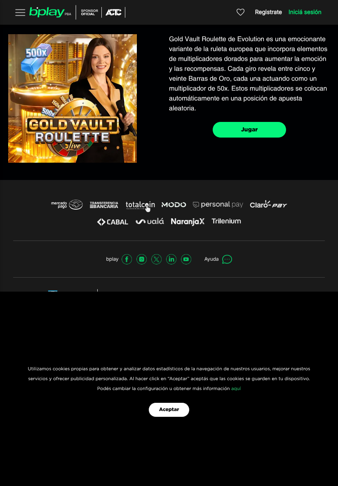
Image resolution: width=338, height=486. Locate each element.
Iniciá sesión (305, 12)
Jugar (249, 130)
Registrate (268, 12)
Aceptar (169, 409)
